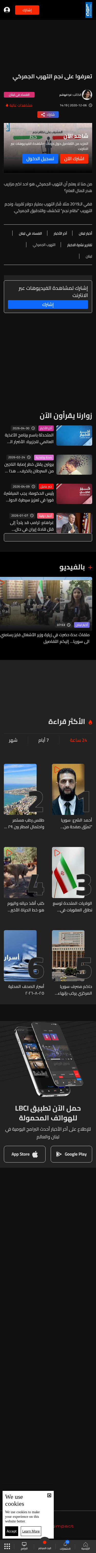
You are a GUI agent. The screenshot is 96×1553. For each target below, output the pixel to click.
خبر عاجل (46, 486)
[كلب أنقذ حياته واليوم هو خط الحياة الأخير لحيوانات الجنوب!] (24, 880)
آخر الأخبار (46, 428)
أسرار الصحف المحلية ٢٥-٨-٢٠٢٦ (26, 989)
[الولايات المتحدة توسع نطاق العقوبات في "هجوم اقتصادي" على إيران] (72, 880)
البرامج (24, 1548)
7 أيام (43, 740)
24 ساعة (78, 740)
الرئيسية (85, 1548)
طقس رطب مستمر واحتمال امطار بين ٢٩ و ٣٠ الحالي (24, 823)
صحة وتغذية (44, 457)
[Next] (6, 611)
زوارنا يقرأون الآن (66, 415)
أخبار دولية (45, 515)
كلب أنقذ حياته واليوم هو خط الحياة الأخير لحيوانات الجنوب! (25, 906)
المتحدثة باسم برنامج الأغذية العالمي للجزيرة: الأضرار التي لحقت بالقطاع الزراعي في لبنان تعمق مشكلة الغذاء (29, 438)
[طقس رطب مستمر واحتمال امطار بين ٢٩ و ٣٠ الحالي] (24, 797)
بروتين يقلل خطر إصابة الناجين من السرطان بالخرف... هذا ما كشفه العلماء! (29, 467)
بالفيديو (72, 567)
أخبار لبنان (82, 625)
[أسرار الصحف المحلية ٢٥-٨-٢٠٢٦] (24, 963)
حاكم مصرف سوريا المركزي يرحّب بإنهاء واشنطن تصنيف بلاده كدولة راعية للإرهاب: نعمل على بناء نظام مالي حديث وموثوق (74, 989)
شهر (13, 740)
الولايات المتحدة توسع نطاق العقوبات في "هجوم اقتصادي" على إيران (72, 906)
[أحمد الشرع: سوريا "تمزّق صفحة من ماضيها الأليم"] (72, 797)
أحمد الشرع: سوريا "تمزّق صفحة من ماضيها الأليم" (76, 823)
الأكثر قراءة (66, 721)
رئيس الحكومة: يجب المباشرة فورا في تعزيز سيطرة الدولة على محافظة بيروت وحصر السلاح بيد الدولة (29, 496)
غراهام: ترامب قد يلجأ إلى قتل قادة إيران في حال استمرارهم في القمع (32, 525)
